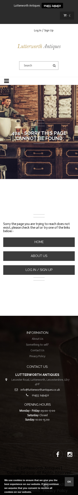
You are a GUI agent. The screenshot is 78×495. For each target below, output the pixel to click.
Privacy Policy (37, 356)
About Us (39, 256)
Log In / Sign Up (44, 30)
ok (69, 481)
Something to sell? (37, 344)
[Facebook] (57, 455)
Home (39, 242)
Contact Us (37, 350)
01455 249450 (52, 5)
